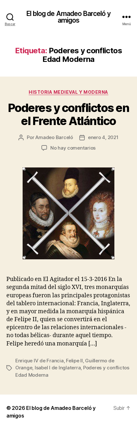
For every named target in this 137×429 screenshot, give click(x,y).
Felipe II (74, 361)
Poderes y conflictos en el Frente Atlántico (68, 114)
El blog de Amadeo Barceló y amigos (68, 17)
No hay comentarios (73, 148)
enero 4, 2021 (103, 137)
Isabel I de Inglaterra (58, 368)
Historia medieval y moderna (68, 92)
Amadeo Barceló (54, 137)
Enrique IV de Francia (39, 361)
